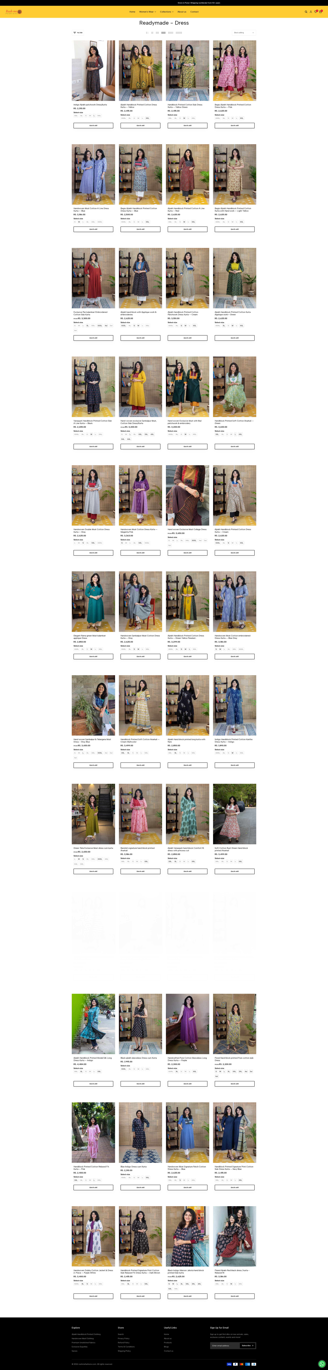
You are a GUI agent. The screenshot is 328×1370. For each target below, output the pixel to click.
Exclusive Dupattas (80, 1347)
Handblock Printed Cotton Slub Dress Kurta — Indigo (185, 958)
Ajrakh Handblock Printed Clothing (86, 1334)
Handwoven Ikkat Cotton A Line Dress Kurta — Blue (91, 209)
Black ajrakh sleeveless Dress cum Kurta (139, 1058)
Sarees (74, 1351)
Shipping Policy (124, 1351)
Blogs (166, 1347)
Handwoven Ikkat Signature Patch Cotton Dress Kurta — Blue (187, 1167)
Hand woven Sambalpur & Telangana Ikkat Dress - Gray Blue (92, 740)
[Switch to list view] (147, 33)
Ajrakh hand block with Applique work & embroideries (138, 313)
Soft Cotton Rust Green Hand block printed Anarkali (231, 849)
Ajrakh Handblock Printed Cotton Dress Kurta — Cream (233, 530)
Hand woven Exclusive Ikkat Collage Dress (187, 529)
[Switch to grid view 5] (171, 33)
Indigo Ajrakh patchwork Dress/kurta (90, 104)
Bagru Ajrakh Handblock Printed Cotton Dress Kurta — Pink (233, 105)
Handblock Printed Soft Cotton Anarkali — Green (234, 422)
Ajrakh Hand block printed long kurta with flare (186, 740)
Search (121, 1334)
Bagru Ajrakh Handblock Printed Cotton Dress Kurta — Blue (139, 209)
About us (168, 1338)
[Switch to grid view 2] (152, 33)
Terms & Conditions (126, 1347)
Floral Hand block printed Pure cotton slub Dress (234, 1059)
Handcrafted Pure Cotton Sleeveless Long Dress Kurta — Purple (187, 1059)
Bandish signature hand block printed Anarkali (138, 849)
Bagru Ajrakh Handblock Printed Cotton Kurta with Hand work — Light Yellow (233, 209)
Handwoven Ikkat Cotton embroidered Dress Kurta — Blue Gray (232, 636)
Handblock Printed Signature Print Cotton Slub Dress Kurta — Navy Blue (234, 1167)
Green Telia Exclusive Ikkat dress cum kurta (93, 848)
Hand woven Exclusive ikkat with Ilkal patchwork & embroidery (184, 422)
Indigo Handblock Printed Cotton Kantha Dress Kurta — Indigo (233, 740)
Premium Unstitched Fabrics (83, 1343)
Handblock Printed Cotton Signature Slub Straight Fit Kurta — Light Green (139, 958)
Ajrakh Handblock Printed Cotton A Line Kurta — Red (186, 209)
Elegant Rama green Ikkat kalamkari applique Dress (90, 636)
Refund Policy (123, 1343)
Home (166, 1334)
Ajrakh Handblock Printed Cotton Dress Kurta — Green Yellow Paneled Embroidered (186, 636)
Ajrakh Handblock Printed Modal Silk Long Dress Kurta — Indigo (93, 1059)
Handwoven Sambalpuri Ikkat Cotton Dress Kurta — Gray (140, 636)
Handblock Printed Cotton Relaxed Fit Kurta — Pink (91, 1167)
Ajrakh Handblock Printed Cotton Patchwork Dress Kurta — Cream (183, 313)
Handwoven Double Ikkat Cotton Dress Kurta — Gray (92, 530)
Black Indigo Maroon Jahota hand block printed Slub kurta (186, 1271)
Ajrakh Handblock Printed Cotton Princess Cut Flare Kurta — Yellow (234, 958)
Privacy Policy (123, 1338)
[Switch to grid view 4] (163, 33)
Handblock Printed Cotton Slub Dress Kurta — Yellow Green (185, 105)
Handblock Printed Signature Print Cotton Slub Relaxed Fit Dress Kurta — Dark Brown (140, 1271)
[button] (87, 96)
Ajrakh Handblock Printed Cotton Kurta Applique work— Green (233, 313)
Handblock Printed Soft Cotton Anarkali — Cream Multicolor (140, 740)
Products (168, 1343)
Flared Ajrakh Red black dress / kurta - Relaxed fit (232, 1271)
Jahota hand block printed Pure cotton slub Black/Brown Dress (93, 958)
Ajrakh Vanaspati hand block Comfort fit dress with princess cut (186, 849)
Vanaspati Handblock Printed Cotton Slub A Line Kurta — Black (93, 422)
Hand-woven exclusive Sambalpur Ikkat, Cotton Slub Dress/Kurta (139, 422)
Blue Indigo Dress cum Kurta (134, 1166)
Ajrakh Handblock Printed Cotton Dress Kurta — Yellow (139, 105)
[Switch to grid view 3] (157, 33)
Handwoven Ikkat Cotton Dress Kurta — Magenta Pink (139, 530)
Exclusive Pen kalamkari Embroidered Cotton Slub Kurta (90, 313)
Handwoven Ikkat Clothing (83, 1338)
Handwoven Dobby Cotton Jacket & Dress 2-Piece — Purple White (93, 1271)
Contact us (168, 1351)
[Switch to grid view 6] (178, 33)
